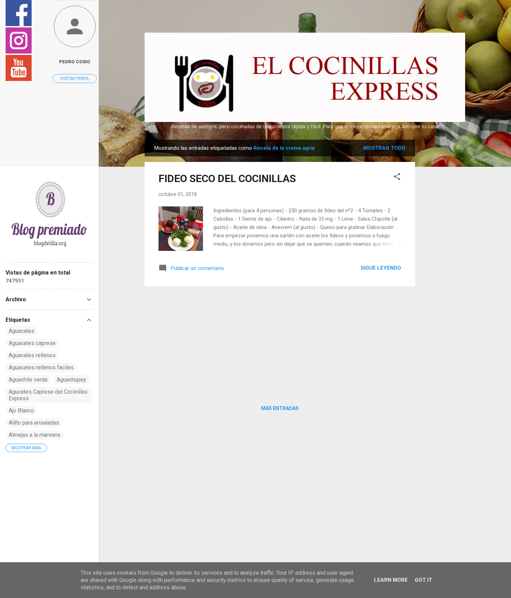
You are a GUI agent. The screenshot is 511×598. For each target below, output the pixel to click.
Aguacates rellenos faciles (41, 367)
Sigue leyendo (380, 268)
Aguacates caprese (32, 343)
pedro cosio (74, 61)
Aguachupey (71, 379)
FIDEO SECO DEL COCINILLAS (227, 178)
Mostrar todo (384, 148)
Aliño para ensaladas (34, 422)
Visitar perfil (74, 78)
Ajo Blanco (21, 410)
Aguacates (21, 331)
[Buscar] (461, 16)
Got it (423, 580)
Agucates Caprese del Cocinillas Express (48, 395)
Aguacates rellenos (32, 355)
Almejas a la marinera (34, 435)
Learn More (391, 580)
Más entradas (280, 408)
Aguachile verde (28, 379)
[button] (397, 177)
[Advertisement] (443, 244)
